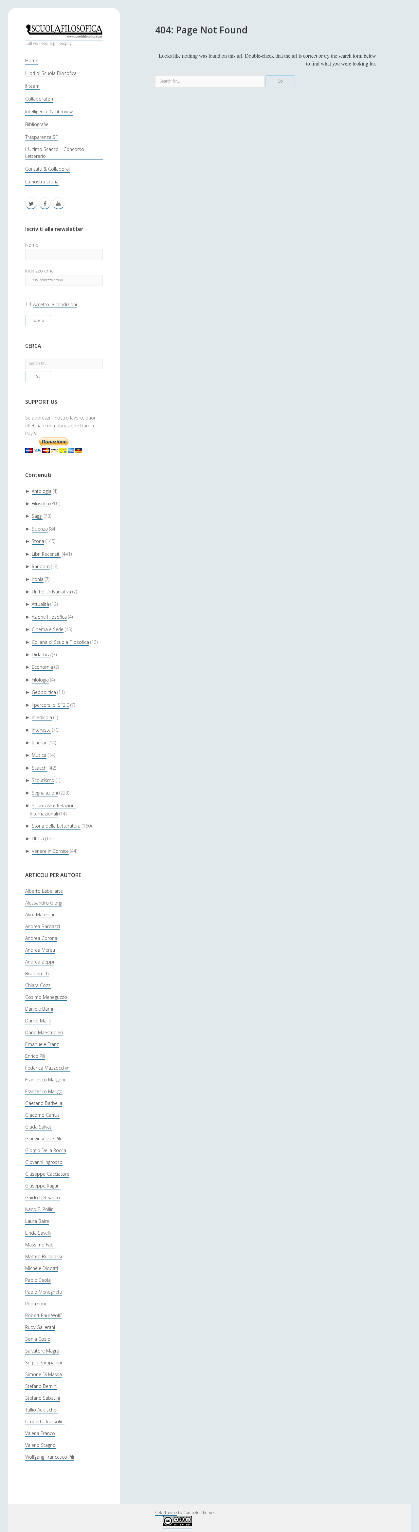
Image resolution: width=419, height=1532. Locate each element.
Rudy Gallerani (40, 1327)
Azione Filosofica (49, 617)
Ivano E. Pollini (40, 1209)
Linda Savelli (38, 1233)
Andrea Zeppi (39, 962)
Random (41, 566)
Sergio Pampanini (43, 1362)
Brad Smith (37, 973)
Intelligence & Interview (49, 111)
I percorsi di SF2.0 (50, 705)
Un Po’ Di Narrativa (51, 592)
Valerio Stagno (40, 1445)
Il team (32, 86)
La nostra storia (42, 181)
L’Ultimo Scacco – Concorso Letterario (54, 152)
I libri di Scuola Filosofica (51, 73)
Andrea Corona (41, 938)
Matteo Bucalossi (43, 1256)
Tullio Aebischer (41, 1410)
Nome (31, 245)
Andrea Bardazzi (42, 926)
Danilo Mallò (38, 1021)
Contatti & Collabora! (47, 169)
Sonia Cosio (37, 1339)
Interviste (41, 730)
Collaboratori (39, 99)
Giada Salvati (38, 1127)
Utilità (38, 838)
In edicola (42, 717)
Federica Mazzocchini (47, 1068)
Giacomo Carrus (42, 1115)
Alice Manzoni (39, 914)
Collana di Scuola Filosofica (60, 642)
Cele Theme (166, 1512)
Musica (39, 755)
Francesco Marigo (44, 1091)
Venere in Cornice (50, 851)
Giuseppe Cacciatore (47, 1174)
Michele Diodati (41, 1268)
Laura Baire (37, 1221)
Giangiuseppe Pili (43, 1138)
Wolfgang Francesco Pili (49, 1457)
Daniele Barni (39, 1009)
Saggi (37, 516)
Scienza (40, 529)
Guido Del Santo (42, 1197)
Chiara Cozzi (38, 985)
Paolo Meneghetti (43, 1292)
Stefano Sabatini (42, 1398)
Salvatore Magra (42, 1351)
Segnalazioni (45, 793)
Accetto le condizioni (55, 304)
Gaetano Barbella (43, 1103)
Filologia (40, 680)
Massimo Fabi (40, 1245)
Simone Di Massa (43, 1374)
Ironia (38, 579)
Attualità (40, 604)
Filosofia (40, 503)
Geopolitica (44, 692)
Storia (38, 541)
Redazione (36, 1303)
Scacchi (39, 768)
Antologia (41, 491)
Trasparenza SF (41, 137)
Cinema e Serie (48, 629)
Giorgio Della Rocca (45, 1150)
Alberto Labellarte (44, 891)
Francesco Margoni (45, 1079)
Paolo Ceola (38, 1280)
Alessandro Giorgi (43, 903)
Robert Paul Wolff (43, 1315)
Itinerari (39, 742)
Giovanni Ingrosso (44, 1162)
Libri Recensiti (46, 554)
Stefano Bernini (41, 1386)
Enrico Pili (35, 1056)
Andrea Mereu (40, 950)
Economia (42, 667)
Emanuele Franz (42, 1044)
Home (31, 60)
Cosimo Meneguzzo (46, 997)
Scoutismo (43, 780)
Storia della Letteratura (56, 826)
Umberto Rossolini (44, 1421)
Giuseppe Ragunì (43, 1186)
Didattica (41, 654)
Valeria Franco (40, 1433)
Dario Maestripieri (44, 1032)
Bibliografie (36, 124)
